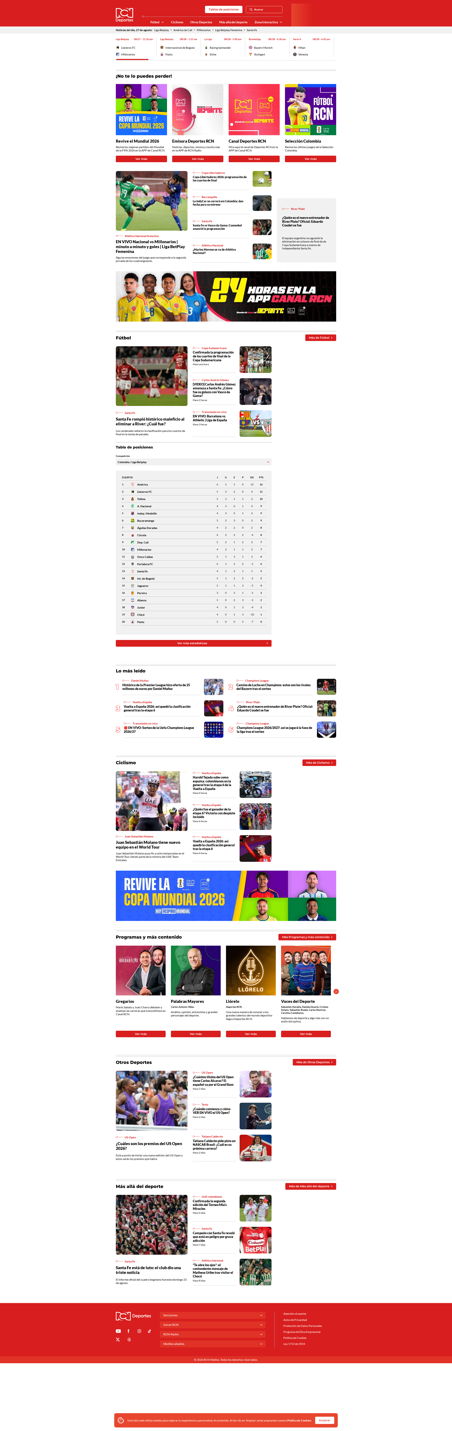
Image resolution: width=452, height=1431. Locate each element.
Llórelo (232, 1001)
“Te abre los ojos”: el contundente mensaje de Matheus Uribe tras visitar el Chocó (213, 1270)
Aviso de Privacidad (295, 1319)
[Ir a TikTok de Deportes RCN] (149, 1331)
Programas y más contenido (149, 937)
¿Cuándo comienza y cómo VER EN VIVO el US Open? (211, 1111)
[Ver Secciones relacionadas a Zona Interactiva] (281, 22)
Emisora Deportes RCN (193, 141)
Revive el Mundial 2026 (137, 141)
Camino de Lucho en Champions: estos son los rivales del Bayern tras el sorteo (273, 687)
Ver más (141, 159)
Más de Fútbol (319, 337)
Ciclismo (177, 22)
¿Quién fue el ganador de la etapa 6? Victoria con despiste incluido (214, 813)
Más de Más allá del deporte (309, 1186)
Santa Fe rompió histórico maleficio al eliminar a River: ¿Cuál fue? (150, 421)
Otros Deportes (201, 22)
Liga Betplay (161, 30)
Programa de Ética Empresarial (301, 1331)
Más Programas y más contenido (305, 937)
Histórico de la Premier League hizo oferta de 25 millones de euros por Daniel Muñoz (156, 687)
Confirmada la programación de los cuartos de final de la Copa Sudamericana (213, 356)
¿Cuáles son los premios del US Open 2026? (149, 1146)
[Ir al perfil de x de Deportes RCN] (118, 1340)
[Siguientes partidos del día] (333, 47)
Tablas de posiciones (224, 9)
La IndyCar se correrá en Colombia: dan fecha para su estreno (218, 202)
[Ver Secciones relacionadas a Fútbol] (162, 22)
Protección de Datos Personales (302, 1325)
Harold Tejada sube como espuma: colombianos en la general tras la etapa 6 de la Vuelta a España (212, 783)
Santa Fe (252, 30)
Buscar (258, 9)
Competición (123, 456)
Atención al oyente (294, 1313)
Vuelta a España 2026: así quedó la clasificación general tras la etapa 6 (157, 708)
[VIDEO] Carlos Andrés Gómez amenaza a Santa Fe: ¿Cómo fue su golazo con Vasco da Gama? (214, 390)
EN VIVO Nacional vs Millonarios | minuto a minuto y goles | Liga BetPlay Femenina (150, 246)
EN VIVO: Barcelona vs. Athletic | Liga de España (210, 418)
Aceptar (325, 1420)
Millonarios (204, 30)
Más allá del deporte (233, 22)
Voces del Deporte (298, 1001)
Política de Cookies (299, 1420)
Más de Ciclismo (317, 762)
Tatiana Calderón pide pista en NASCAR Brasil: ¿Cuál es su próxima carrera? (214, 1144)
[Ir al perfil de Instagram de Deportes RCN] (139, 1331)
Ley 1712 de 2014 (294, 1343)
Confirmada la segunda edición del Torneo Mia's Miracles (210, 1205)
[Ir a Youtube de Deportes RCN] (118, 1331)
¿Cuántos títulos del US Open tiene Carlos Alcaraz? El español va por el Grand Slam (213, 1080)
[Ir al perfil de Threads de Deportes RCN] (129, 1340)
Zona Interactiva (266, 22)
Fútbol (154, 22)
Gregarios (125, 1001)
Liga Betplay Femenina (228, 30)
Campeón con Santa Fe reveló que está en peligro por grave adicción (214, 1237)
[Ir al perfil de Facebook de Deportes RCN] (128, 1331)
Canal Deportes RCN (247, 141)
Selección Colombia (303, 141)
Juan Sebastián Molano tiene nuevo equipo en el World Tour (148, 845)
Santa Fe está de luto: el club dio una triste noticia (148, 1270)
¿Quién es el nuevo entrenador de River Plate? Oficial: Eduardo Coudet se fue (305, 221)
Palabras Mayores (187, 1001)
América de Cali (182, 30)
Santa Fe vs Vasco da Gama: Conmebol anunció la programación (217, 227)
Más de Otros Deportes (312, 1062)
